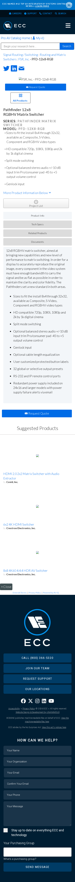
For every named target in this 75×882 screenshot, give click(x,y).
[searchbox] (6, 850)
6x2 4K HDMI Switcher (18, 524)
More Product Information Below (25, 193)
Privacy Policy (35, 592)
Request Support (37, 678)
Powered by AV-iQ (51, 592)
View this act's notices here (54, 727)
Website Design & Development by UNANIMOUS (37, 712)
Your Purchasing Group (18, 843)
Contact (47, 13)
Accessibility (14, 708)
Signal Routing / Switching (20, 55)
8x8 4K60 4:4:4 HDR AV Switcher (25, 570)
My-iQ (39, 38)
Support (32, 13)
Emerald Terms (20, 592)
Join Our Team (37, 668)
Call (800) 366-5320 (37, 658)
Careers (16, 13)
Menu (68, 25)
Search (62, 13)
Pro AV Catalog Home (16, 38)
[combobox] (37, 852)
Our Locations (37, 689)
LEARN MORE (42, 6)
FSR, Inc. (23, 59)
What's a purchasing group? (19, 858)
